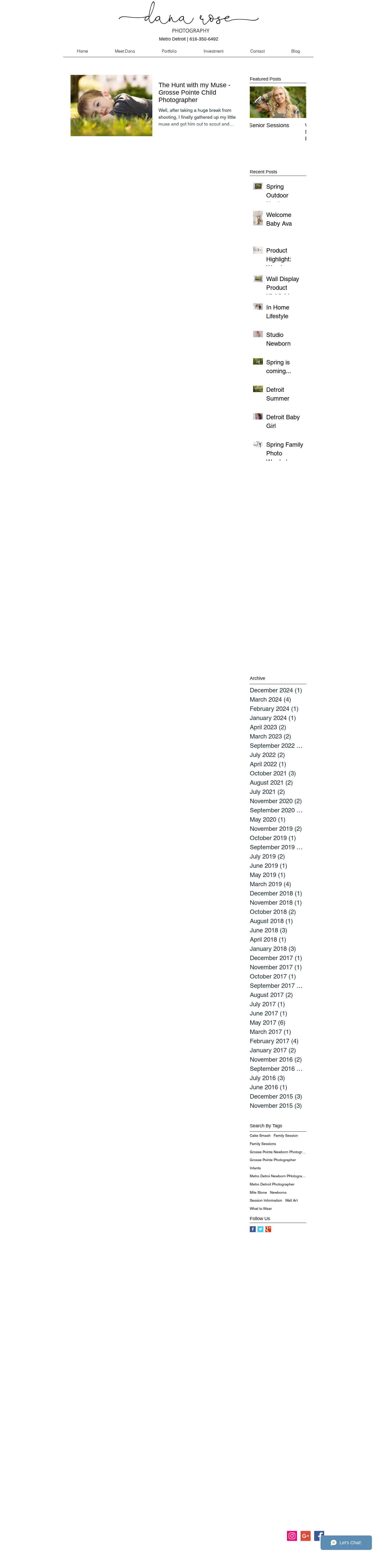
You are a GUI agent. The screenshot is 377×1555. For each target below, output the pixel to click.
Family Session (286, 1135)
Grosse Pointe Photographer (273, 1160)
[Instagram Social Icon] (292, 1536)
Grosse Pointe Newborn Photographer (278, 1152)
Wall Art (291, 1200)
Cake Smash (260, 1135)
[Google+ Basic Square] (268, 1229)
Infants (255, 1168)
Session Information (266, 1200)
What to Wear (261, 1209)
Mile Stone (258, 1192)
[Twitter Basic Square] (260, 1229)
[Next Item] (298, 102)
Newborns (278, 1192)
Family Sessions (263, 1144)
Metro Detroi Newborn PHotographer (278, 1176)
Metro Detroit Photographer (272, 1184)
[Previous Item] (258, 102)
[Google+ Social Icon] (306, 1536)
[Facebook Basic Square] (253, 1229)
